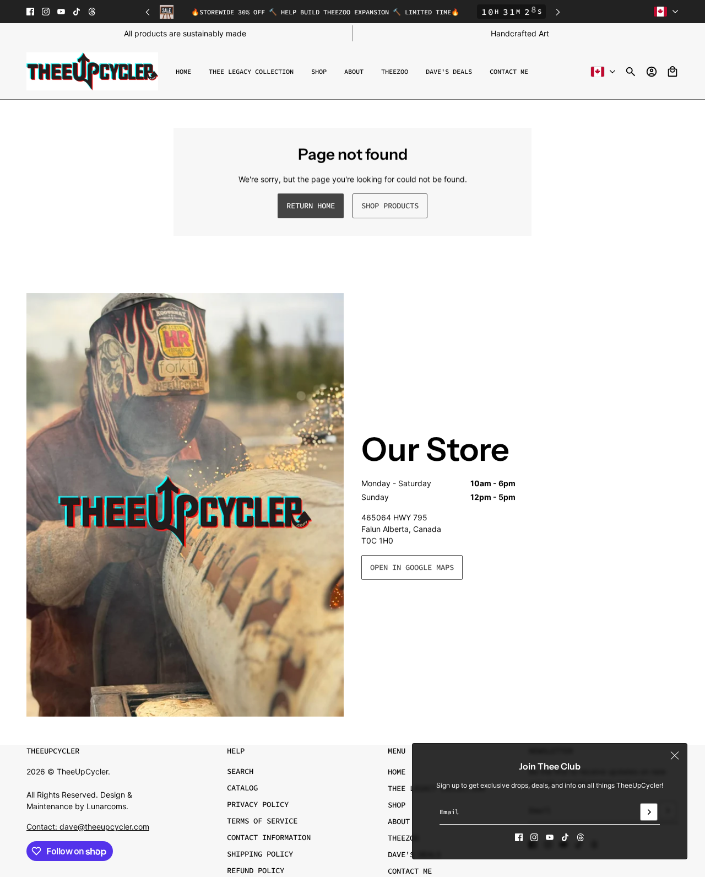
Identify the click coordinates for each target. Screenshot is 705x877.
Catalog (242, 788)
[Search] (631, 72)
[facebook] (30, 12)
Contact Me (410, 871)
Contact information (269, 837)
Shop (396, 805)
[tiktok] (76, 12)
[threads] (92, 12)
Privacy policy (258, 804)
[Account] (652, 72)
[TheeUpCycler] (92, 71)
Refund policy (255, 870)
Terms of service (262, 821)
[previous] (147, 11)
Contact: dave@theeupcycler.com (87, 826)
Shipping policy (260, 854)
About (399, 821)
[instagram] (46, 12)
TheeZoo (403, 838)
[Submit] (649, 812)
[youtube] (61, 12)
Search (240, 771)
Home (396, 772)
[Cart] (672, 72)
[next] (558, 11)
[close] (674, 755)
